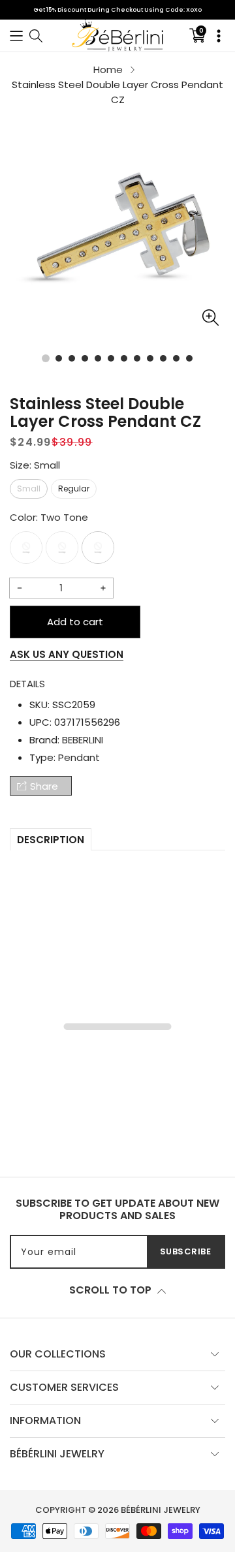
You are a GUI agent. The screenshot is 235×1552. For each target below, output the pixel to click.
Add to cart (75, 622)
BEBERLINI (82, 740)
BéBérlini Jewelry (160, 1510)
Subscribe (186, 1251)
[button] (16, 35)
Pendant (79, 757)
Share (44, 786)
